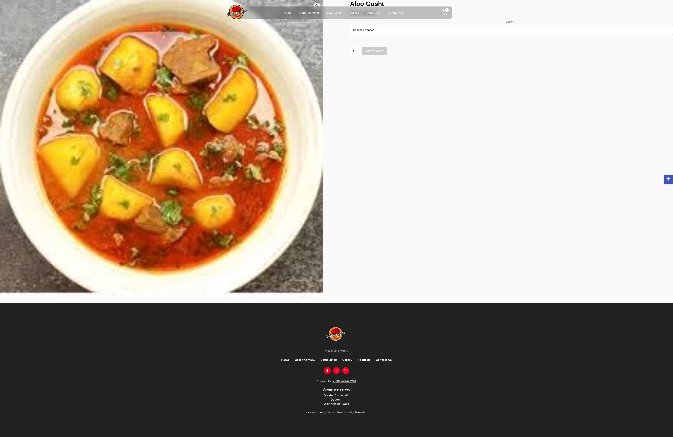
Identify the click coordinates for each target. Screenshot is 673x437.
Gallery (354, 12)
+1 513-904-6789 (344, 381)
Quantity (510, 22)
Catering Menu (309, 12)
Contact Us (395, 12)
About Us (373, 12)
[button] (668, 179)
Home (287, 12)
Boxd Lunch (334, 12)
